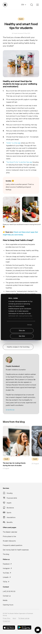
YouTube (6, 573)
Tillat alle (22, 330)
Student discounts (9, 541)
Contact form (6, 621)
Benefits (10, 522)
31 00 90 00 (10, 410)
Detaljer (29, 324)
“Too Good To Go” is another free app (19, 162)
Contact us (7, 596)
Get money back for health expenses (16, 550)
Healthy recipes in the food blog (18, 347)
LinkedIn (6, 577)
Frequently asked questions (12, 545)
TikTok (5, 582)
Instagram (6, 568)
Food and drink (12, 498)
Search (31, 5)
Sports (9, 513)
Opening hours (8, 605)
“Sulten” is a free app (13, 143)
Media (5, 600)
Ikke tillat (22, 336)
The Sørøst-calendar (10, 532)
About (14, 618)
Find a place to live (9, 536)
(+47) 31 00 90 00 (9, 591)
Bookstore (10, 508)
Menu (37, 4)
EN (22, 5)
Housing (9, 493)
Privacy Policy (6, 618)
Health (21, 19)
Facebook (6, 564)
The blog (6, 554)
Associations (11, 517)
